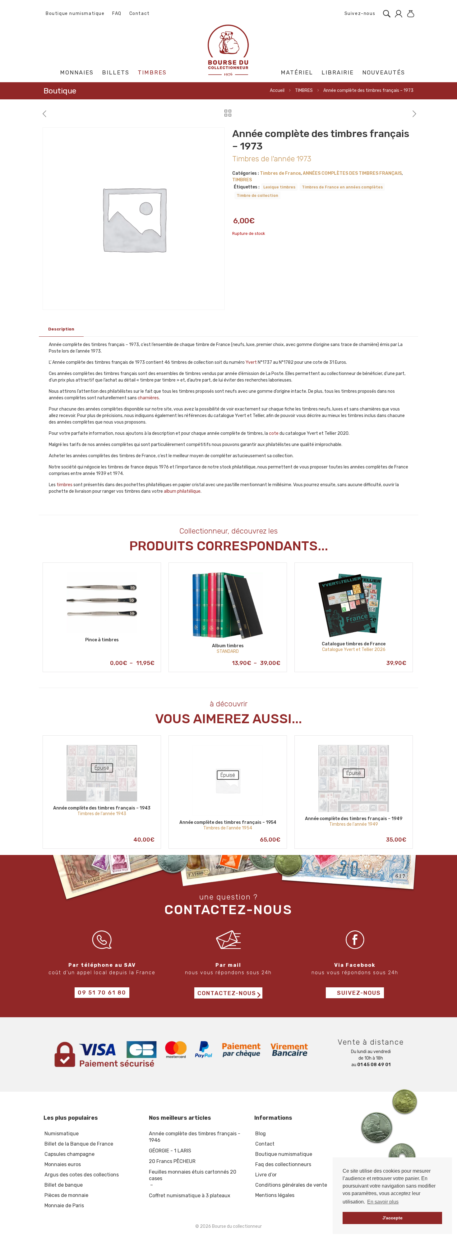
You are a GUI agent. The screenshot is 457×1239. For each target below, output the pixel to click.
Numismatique (61, 1134)
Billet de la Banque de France (78, 1144)
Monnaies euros (62, 1164)
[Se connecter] (397, 13)
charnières (148, 398)
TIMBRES (304, 90)
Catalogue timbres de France (353, 644)
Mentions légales (274, 1195)
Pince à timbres (102, 640)
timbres (64, 484)
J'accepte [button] (392, 1217)
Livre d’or (266, 1175)
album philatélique (182, 491)
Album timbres (228, 645)
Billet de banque (63, 1185)
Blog (260, 1134)
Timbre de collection (257, 195)
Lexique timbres (279, 187)
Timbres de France (280, 173)
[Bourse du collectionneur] (228, 50)
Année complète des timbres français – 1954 (227, 822)
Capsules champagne (69, 1154)
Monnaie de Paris (64, 1205)
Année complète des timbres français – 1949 (353, 818)
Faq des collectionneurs (283, 1164)
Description (61, 329)
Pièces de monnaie (66, 1195)
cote (274, 433)
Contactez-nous (226, 993)
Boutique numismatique (75, 13)
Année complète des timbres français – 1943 (101, 808)
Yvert (251, 362)
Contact (139, 13)
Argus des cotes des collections (81, 1175)
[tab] (61, 329)
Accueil (277, 90)
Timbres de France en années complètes (342, 187)
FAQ (117, 13)
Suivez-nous (359, 13)
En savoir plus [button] (383, 1201)
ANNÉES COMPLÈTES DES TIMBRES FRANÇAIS (352, 173)
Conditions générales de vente (291, 1185)
